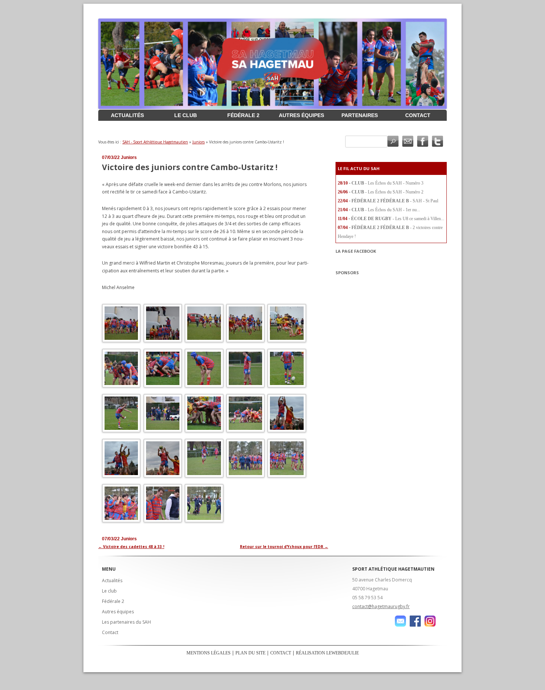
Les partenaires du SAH (126, 622)
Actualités (127, 115)
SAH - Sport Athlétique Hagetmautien (155, 142)
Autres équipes (301, 115)
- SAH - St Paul (424, 200)
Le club (185, 115)
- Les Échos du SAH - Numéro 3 (394, 183)
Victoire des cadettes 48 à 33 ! (131, 546)
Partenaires (359, 115)
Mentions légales (208, 653)
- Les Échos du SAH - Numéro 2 (394, 192)
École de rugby (371, 218)
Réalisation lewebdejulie (327, 653)
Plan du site (250, 653)
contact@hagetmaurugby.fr (381, 606)
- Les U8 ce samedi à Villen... (418, 218)
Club (357, 183)
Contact (417, 115)
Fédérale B (394, 200)
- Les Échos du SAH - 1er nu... (392, 209)
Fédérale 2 (243, 115)
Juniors (198, 142)
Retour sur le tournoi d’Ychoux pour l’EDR (284, 546)
